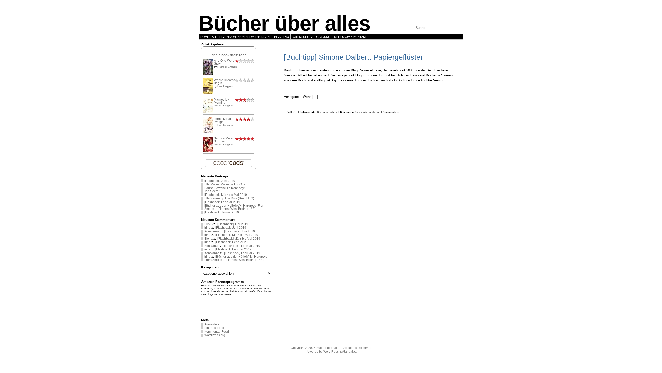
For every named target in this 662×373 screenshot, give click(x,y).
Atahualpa (349, 351)
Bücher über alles (284, 23)
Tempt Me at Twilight (222, 120)
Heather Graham (227, 66)
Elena (208, 238)
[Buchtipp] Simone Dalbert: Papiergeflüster (353, 57)
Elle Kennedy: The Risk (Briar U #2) (229, 198)
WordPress (331, 351)
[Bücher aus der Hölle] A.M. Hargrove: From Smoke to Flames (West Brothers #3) (234, 207)
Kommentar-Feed (216, 331)
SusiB (208, 224)
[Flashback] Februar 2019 (222, 202)
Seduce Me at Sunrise (223, 140)
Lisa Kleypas (225, 86)
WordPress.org (214, 335)
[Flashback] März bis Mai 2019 (225, 194)
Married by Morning (221, 101)
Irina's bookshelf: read (228, 55)
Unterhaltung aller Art (367, 112)
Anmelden (211, 324)
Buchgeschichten (327, 112)
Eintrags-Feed (214, 327)
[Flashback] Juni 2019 (219, 180)
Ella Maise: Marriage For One (224, 184)
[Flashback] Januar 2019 (221, 212)
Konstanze (211, 231)
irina (207, 227)
